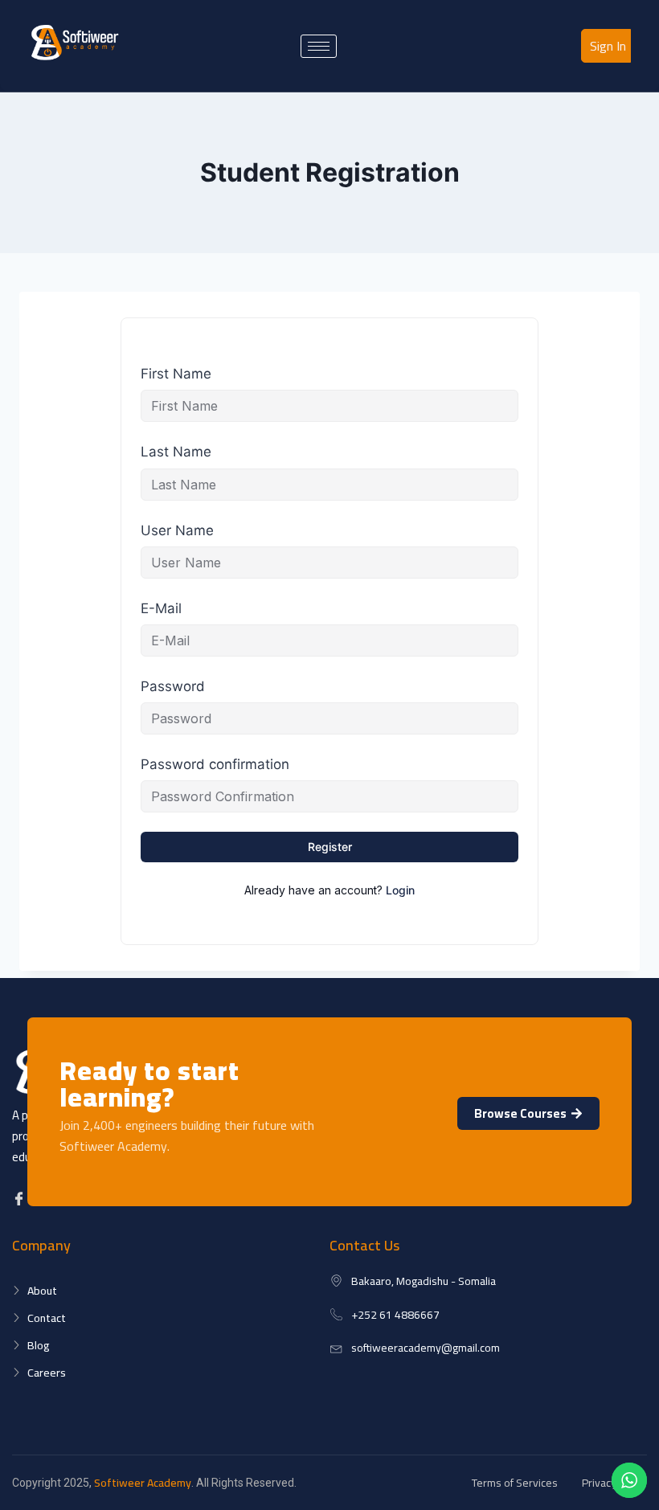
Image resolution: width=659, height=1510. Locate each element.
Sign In (608, 46)
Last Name (176, 452)
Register (330, 846)
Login (400, 890)
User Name (177, 530)
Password (173, 686)
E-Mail (161, 608)
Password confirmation (215, 764)
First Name (176, 374)
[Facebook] (21, 1198)
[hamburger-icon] (319, 46)
